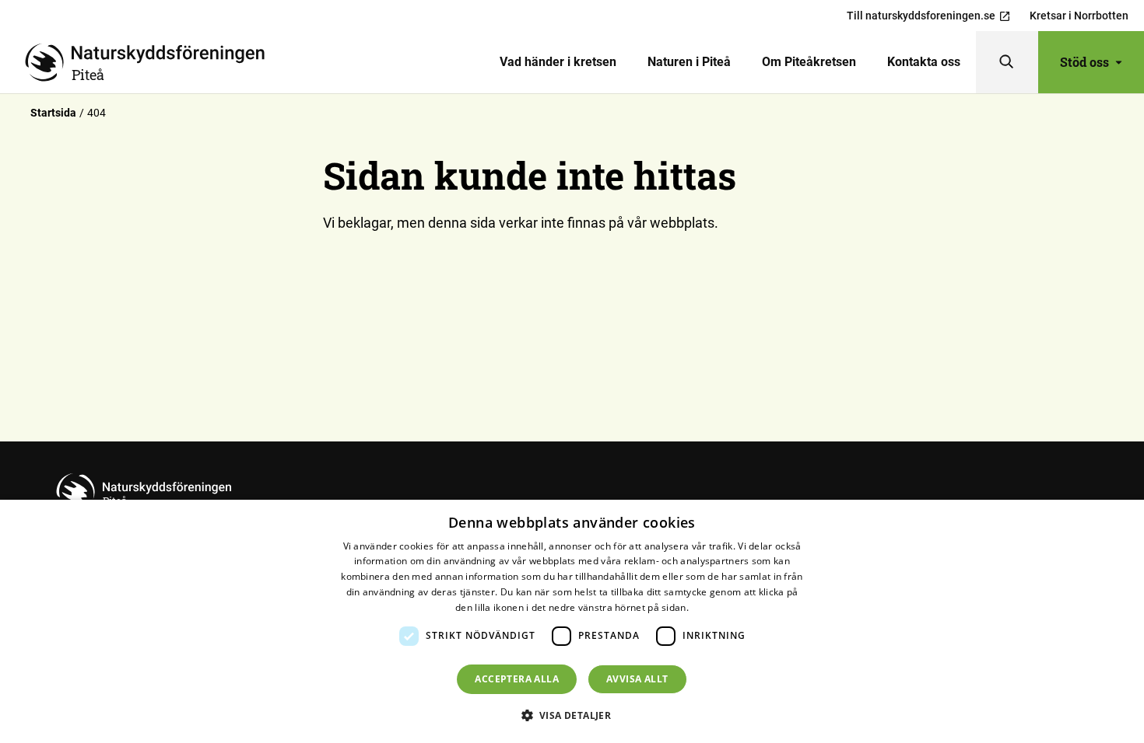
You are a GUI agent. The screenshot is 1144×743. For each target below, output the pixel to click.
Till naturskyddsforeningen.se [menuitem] (921, 15)
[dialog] (572, 621)
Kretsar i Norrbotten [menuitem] (1079, 15)
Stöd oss (1084, 62)
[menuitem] (558, 62)
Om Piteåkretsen (809, 61)
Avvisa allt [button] (637, 678)
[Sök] (1007, 62)
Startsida (53, 112)
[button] (572, 715)
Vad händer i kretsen (558, 61)
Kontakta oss (923, 61)
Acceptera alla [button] (517, 678)
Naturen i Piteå (689, 61)
